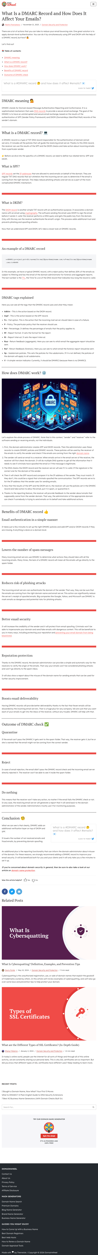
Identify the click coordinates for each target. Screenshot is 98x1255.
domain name (82, 453)
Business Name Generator (13, 1218)
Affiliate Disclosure (10, 1190)
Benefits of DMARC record (16, 70)
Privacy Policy (8, 1182)
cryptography (31, 213)
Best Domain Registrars (12, 1233)
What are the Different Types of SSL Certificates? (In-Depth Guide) (40, 1045)
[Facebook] (5, 892)
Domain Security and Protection (55, 25)
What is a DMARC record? (15, 62)
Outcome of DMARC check (16, 75)
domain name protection (23, 870)
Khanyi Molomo (11, 1051)
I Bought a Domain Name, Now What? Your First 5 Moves (27, 1091)
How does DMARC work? (15, 66)
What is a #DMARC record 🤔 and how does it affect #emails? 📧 (44, 83)
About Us (6, 1178)
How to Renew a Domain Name (16, 1241)
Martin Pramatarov (12, 25)
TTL (23, 278)
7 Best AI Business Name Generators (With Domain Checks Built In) (32, 1098)
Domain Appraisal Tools (12, 1245)
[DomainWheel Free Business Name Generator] (9, 4)
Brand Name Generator (12, 1214)
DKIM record (11, 210)
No (36, 880)
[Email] (19, 892)
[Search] (93, 1107)
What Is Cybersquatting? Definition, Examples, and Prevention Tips (41, 964)
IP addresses (25, 173)
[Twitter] (12, 892)
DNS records (40, 111)
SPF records (7, 173)
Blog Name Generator (12, 1210)
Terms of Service (9, 1186)
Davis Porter (10, 970)
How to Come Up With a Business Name (20, 1229)
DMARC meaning (12, 57)
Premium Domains (10, 1205)
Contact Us (7, 1174)
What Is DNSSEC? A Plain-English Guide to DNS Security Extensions (32, 1095)
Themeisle (21, 1252)
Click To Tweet (84, 88)
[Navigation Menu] (93, 4)
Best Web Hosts (9, 1237)
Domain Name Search (12, 1201)
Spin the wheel (49, 1136)
